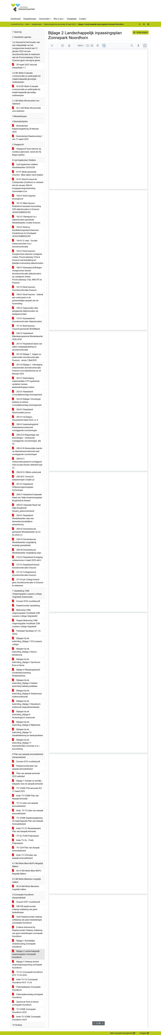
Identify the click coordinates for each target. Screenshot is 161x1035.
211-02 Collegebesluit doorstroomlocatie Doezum (24, 573)
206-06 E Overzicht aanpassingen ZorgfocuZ (23, 478)
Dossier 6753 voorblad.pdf (28, 761)
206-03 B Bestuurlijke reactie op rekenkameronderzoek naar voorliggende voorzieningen (27, 451)
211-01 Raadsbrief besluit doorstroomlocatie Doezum (25, 566)
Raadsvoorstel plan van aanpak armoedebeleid (24, 767)
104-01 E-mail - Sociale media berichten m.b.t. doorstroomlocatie (24, 244)
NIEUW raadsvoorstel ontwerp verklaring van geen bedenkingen (24, 909)
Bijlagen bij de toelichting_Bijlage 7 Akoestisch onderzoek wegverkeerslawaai (26, 704)
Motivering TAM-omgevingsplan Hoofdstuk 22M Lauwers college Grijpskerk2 (26, 613)
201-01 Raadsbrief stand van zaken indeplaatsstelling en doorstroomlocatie (27, 347)
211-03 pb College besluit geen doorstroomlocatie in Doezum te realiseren (27, 582)
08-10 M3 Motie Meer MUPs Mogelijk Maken (26, 872)
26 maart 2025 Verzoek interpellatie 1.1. (24, 66)
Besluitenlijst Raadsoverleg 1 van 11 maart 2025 (27, 137)
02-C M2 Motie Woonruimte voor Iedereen (26, 109)
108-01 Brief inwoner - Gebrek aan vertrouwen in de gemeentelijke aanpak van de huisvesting (27, 299)
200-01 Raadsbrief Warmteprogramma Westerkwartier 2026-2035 (27, 336)
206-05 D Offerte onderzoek (28, 472)
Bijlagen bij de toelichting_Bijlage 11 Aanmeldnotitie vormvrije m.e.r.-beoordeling (26, 744)
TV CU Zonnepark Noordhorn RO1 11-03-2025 (27, 973)
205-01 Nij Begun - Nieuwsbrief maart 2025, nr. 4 (25, 418)
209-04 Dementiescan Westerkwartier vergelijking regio (26, 551)
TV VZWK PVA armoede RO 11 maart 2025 (27, 789)
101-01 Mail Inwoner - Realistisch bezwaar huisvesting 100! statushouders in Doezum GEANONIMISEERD (26, 207)
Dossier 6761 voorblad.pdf (28, 902)
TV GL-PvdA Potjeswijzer (27, 836)
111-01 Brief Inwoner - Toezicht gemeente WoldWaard (26, 327)
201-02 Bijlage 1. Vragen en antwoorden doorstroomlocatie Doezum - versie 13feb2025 (26, 357)
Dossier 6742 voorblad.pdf (28, 601)
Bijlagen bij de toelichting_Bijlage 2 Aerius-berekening (24, 652)
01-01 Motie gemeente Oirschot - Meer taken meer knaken (27, 173)
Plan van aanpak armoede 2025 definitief (26, 774)
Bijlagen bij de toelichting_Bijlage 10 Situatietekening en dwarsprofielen (27, 732)
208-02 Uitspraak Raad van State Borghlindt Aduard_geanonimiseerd (26, 508)
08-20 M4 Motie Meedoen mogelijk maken (25, 887)
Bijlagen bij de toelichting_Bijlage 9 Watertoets (26, 723)
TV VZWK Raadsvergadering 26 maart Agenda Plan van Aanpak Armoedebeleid (27, 821)
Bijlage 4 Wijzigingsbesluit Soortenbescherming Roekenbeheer (26, 673)
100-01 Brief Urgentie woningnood (23, 197)
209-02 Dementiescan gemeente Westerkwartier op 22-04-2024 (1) (26, 532)
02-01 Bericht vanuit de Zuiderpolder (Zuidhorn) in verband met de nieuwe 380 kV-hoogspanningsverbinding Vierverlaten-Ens (27, 185)
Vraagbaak (71, 19)
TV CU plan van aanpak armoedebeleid (25, 804)
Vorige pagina (142, 32)
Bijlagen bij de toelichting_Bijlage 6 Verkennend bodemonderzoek (27, 694)
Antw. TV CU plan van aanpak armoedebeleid (27, 812)
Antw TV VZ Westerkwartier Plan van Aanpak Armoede (26, 829)
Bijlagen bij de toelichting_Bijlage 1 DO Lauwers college (27, 641)
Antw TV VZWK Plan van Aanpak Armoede (25, 797)
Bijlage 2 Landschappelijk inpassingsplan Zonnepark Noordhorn (25, 954)
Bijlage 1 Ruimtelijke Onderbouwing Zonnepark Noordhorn (23, 944)
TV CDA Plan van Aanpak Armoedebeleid (25, 849)
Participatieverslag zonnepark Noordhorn (27, 995)
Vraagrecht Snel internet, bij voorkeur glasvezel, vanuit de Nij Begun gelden (26, 152)
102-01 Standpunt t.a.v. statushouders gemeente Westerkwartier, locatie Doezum (26, 220)
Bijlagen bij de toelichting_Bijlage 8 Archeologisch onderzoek (23, 714)
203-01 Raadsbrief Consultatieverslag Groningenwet (27, 393)
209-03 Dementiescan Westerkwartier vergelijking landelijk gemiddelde (24, 542)
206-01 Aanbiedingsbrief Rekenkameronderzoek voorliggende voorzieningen (25, 427)
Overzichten (44, 19)
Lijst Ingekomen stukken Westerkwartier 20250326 (25, 166)
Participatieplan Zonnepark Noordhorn (26, 988)
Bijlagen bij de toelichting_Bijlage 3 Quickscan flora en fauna (26, 662)
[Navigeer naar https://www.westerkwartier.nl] (23, 9)
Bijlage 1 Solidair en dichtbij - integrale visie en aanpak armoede (27, 782)
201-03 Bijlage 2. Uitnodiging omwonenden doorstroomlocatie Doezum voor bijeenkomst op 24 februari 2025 (27, 369)
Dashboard (16, 19)
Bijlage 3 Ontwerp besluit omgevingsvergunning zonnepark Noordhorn (27, 965)
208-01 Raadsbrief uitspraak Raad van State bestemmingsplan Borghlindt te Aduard (27, 497)
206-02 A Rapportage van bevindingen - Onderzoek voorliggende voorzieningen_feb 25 (26, 439)
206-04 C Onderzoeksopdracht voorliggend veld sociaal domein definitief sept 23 (27, 463)
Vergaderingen (29, 19)
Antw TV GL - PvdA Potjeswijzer (22, 841)
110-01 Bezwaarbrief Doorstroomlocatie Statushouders (27, 320)
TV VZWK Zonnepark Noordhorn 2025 (24, 1010)
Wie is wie (58, 19)
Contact (82, 19)
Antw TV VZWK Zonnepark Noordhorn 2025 (26, 1018)
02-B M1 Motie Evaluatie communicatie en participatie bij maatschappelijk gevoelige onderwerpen (26, 90)
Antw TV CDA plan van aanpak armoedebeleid (24, 856)
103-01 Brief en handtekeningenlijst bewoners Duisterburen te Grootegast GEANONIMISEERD (25, 231)
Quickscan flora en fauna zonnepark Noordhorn (25, 1003)
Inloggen (143, 1033)
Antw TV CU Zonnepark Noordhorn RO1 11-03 (25, 981)
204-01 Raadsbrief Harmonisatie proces (22, 411)
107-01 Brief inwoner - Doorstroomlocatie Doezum (24, 288)
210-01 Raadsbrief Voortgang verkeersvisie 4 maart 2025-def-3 (27, 558)
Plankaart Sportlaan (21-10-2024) (26, 632)
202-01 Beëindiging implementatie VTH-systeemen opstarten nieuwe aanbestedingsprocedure (26, 382)
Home (27, 24)
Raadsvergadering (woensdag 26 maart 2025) (60, 24)
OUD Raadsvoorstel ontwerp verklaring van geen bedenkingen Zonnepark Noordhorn (27, 920)
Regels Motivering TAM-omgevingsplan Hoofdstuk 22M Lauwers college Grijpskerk (26, 623)
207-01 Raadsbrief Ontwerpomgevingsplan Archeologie (22, 487)
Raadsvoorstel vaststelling (28, 606)
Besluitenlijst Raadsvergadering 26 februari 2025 (25, 129)
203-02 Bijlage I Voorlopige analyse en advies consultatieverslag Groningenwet (26, 402)
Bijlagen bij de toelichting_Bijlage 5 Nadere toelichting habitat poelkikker (24, 683)
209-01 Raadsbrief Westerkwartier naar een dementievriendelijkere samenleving (23, 520)
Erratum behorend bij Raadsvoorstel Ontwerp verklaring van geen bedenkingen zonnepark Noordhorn (27, 931)
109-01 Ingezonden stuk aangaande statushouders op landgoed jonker (25, 311)
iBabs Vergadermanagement (121, 1033)
